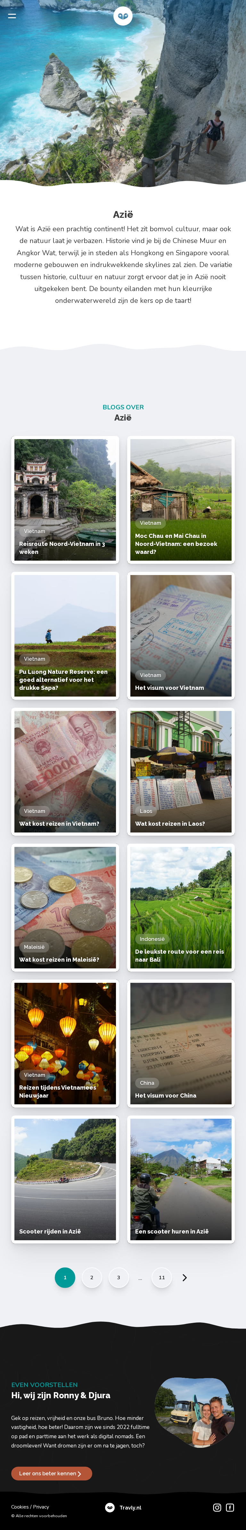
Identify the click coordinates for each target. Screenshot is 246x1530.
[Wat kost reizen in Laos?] (181, 772)
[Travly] (123, 16)
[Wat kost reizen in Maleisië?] (65, 908)
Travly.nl (130, 1508)
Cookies (20, 1506)
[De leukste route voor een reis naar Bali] (181, 908)
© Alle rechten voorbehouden (39, 1516)
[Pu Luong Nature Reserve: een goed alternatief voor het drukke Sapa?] (65, 636)
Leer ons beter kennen (47, 1474)
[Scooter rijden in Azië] (65, 1179)
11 (162, 1277)
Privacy (41, 1506)
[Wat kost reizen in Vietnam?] (65, 772)
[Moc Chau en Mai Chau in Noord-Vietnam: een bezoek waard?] (181, 500)
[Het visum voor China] (181, 1044)
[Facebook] (228, 1511)
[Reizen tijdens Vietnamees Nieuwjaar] (65, 1044)
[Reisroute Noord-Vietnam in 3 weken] (65, 500)
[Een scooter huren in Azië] (181, 1179)
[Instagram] (215, 1511)
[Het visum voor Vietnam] (181, 636)
